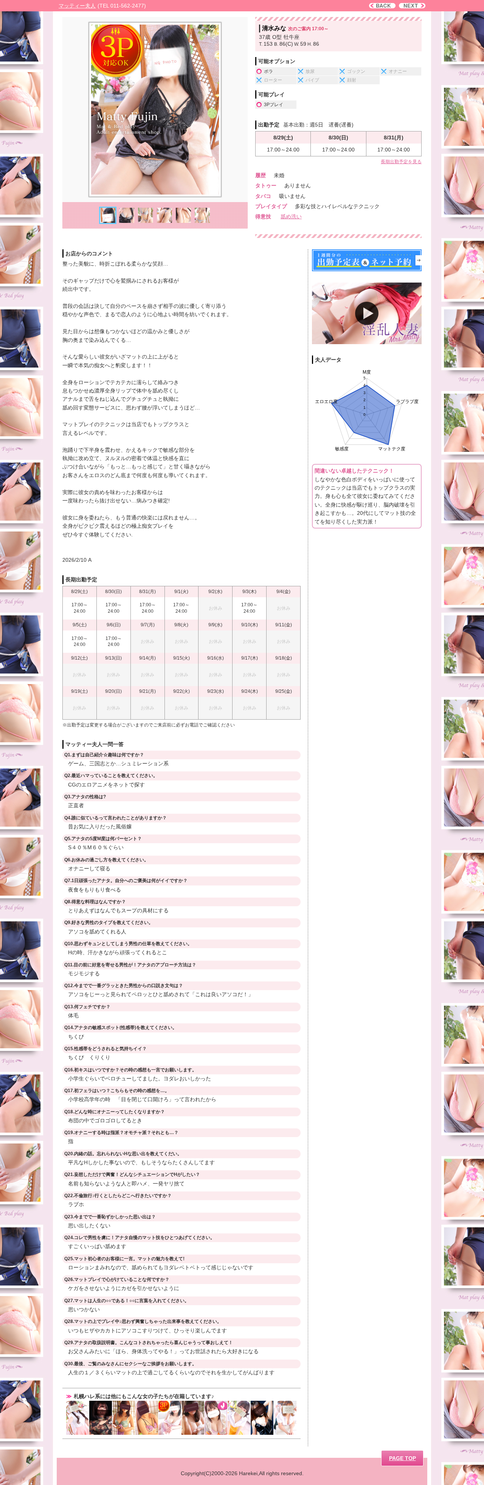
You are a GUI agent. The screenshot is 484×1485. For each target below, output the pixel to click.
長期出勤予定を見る (401, 161)
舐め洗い (291, 216)
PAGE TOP (402, 1458)
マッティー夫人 (77, 6)
